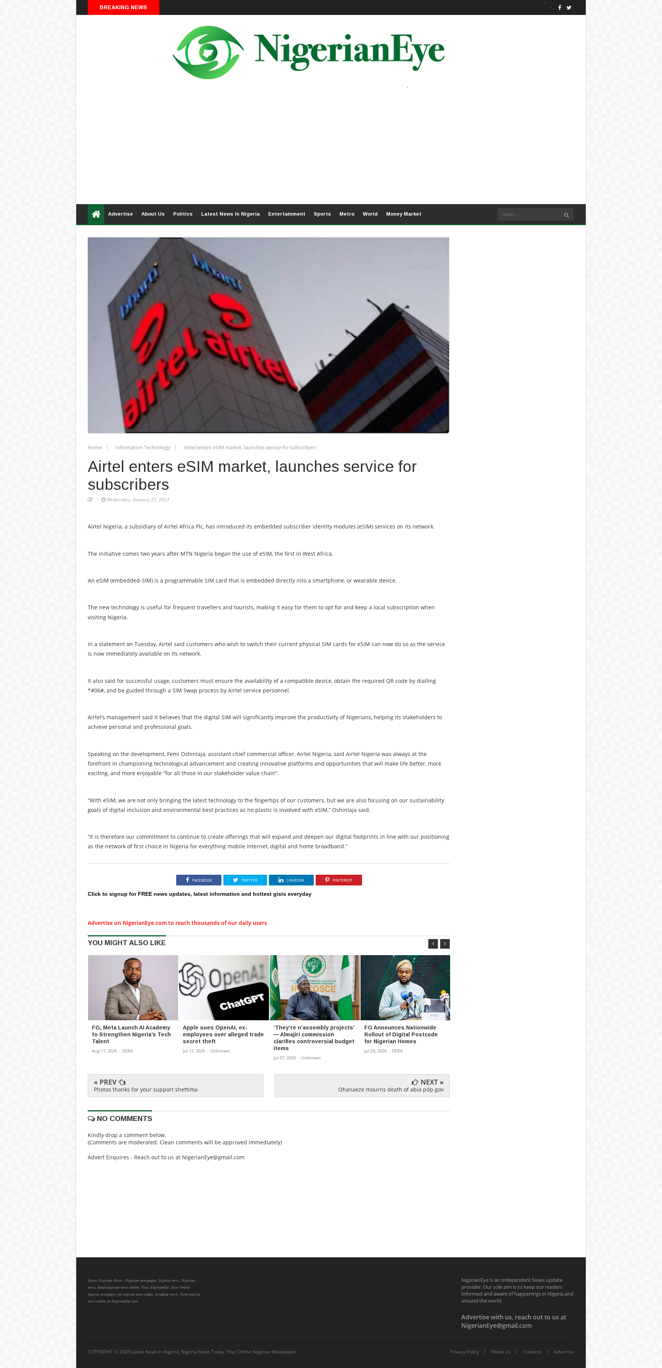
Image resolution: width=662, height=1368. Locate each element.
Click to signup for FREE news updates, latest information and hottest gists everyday (199, 894)
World (370, 214)
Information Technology (143, 447)
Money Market (403, 214)
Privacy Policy (464, 1352)
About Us (153, 214)
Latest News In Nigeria (230, 214)
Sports (322, 214)
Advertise (120, 214)
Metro (346, 214)
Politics (183, 214)
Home (95, 447)
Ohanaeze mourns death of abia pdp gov (391, 1089)
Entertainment (286, 214)
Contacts (532, 1352)
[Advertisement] (306, 150)
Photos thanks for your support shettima (146, 1089)
